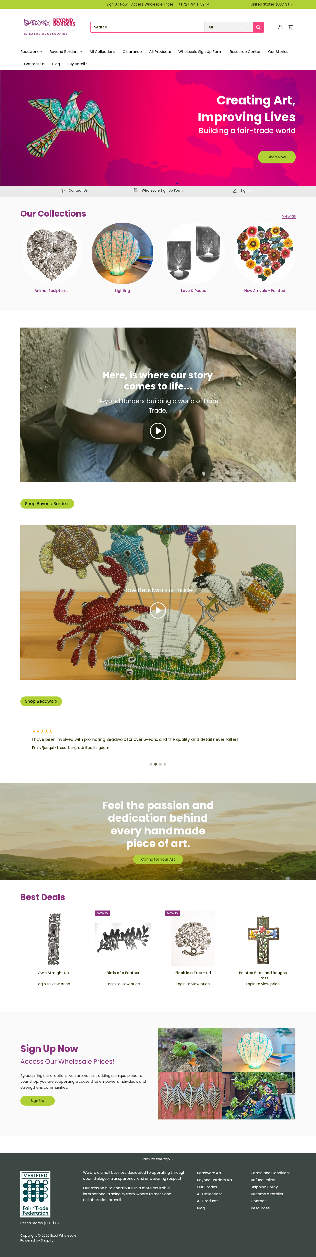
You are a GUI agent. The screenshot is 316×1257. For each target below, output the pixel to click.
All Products (208, 1201)
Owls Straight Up (53, 972)
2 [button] (155, 764)
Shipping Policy (264, 1187)
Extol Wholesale (63, 1235)
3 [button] (160, 764)
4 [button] (165, 764)
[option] (158, 128)
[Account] (280, 27)
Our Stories (207, 1187)
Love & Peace (193, 290)
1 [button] (151, 764)
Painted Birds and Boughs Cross (263, 975)
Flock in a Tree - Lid (193, 972)
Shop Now (277, 157)
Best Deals (42, 897)
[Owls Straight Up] (53, 938)
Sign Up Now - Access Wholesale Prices (142, 4)
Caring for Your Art (158, 859)
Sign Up (37, 1100)
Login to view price (53, 984)
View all (289, 216)
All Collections (210, 1194)
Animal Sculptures (51, 290)
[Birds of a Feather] (123, 938)
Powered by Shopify (36, 1240)
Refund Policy (263, 1180)
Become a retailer (267, 1194)
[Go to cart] (290, 27)
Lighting (122, 290)
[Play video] (158, 431)
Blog (201, 1208)
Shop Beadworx (41, 701)
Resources (260, 1208)
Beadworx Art (209, 1173)
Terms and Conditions (271, 1173)
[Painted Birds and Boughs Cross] (263, 938)
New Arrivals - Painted (264, 290)
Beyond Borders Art (214, 1180)
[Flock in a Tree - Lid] (193, 938)
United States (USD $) (270, 4)
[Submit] (258, 27)
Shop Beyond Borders (47, 503)
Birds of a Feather (123, 972)
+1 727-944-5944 (194, 4)
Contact (258, 1201)
